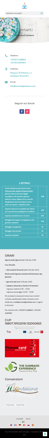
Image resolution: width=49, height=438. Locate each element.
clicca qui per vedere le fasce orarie (18, 191)
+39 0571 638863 (18, 59)
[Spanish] (33, 425)
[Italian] (23, 422)
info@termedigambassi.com (22, 86)
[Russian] (28, 425)
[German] (20, 425)
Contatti (19, 419)
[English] (11, 425)
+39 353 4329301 (18, 62)
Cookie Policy (20, 405)
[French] (15, 425)
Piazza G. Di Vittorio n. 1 (21, 73)
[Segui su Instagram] (27, 111)
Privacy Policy (10, 405)
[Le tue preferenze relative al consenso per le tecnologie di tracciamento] (45, 434)
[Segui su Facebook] (21, 111)
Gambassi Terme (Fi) (19, 76)
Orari (28, 419)
